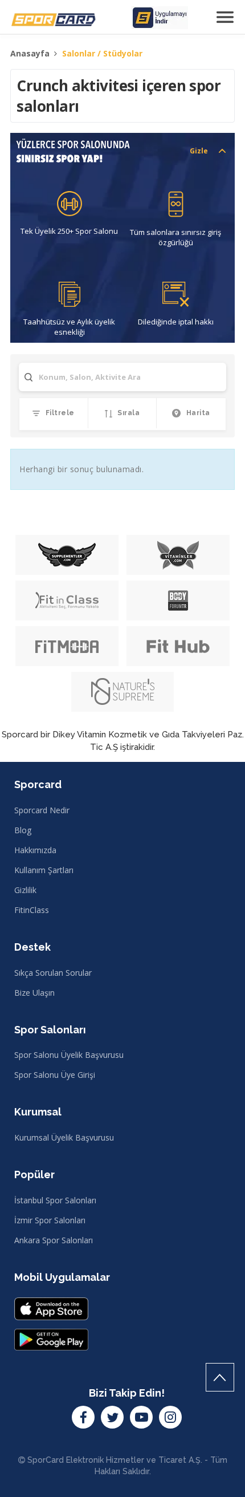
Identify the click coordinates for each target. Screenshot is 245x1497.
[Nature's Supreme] (123, 692)
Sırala (128, 413)
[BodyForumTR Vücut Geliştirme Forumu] (178, 600)
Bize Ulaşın (34, 992)
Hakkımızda (35, 850)
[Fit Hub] (178, 646)
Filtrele (59, 413)
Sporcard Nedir (42, 810)
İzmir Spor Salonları (49, 1220)
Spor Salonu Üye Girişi (54, 1074)
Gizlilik (25, 890)
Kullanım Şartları (44, 870)
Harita (197, 413)
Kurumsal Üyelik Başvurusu (64, 1137)
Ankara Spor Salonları (53, 1240)
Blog (22, 830)
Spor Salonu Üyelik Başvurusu (69, 1054)
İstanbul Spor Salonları (55, 1200)
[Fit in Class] (67, 600)
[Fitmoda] (67, 646)
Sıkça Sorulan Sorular (53, 972)
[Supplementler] (67, 555)
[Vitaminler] (178, 555)
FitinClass (31, 909)
